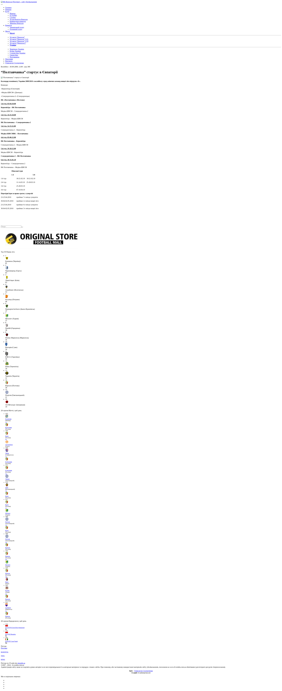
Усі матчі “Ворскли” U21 (19, 39)
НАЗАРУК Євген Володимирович (15, 627)
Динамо (7, 479)
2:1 (6, 594)
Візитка (12, 13)
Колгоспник (8, 427)
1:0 (6, 525)
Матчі (7, 31)
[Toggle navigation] (2, 4)
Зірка (6, 487)
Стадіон (13, 17)
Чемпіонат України (17, 49)
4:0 (6, 559)
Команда (8, 25)
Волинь (7, 590)
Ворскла (7, 547)
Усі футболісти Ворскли (19, 19)
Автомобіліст (9, 444)
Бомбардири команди (18, 21)
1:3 (6, 422)
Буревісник (8, 419)
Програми (9, 59)
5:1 (6, 491)
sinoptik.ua (21, 663)
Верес (6, 582)
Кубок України (15, 51)
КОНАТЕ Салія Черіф (11, 641)
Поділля (7, 522)
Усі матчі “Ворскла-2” (18, 43)
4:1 (6, 439)
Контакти (8, 61)
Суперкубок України (17, 53)
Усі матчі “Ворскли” (17, 37)
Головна (8, 7)
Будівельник (8, 462)
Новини (8, 9)
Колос (7, 436)
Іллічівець (8, 607)
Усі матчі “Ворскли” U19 (19, 41)
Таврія (7, 453)
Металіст (7, 513)
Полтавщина (14, 57)
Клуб (7, 11)
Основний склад (16, 29)
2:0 (6, 542)
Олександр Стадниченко (14, 63)
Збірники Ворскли (17, 23)
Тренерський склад (17, 27)
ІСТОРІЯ (13, 15)
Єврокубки (14, 55)
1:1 (6, 456)
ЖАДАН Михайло (10, 634)
